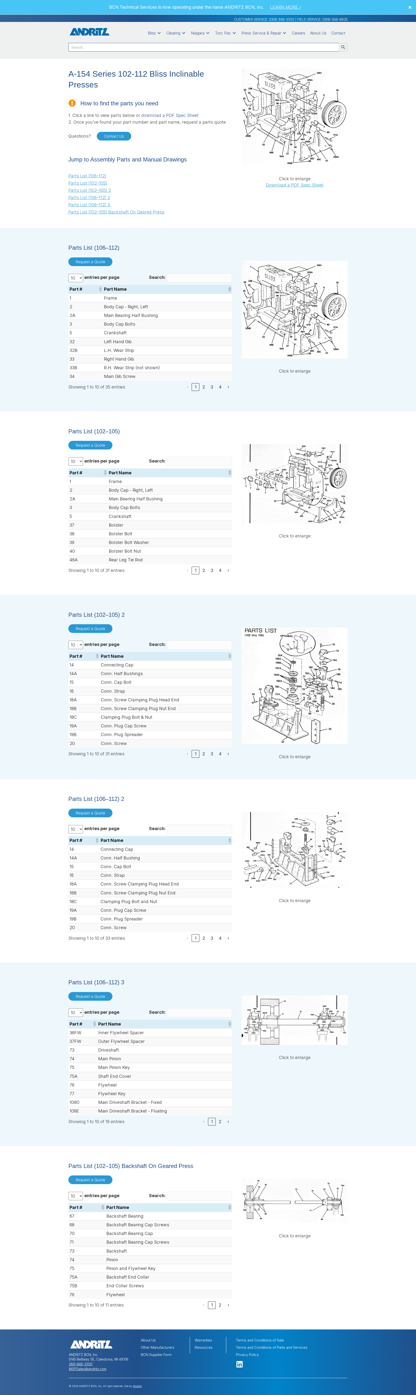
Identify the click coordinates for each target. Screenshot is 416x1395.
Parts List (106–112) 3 (89, 204)
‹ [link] (187, 386)
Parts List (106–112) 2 (89, 197)
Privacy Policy (247, 1354)
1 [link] (195, 386)
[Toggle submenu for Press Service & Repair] (284, 33)
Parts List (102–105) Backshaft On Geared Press (116, 212)
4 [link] (220, 386)
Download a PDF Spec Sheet (295, 185)
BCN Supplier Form (156, 1354)
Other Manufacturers (157, 1347)
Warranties (203, 1340)
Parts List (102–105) (87, 183)
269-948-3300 (80, 1364)
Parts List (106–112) (87, 175)
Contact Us (114, 136)
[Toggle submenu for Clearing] (184, 33)
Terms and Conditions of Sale (260, 1340)
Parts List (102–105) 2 (89, 190)
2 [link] (203, 386)
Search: (157, 277)
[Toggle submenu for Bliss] (159, 33)
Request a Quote (90, 261)
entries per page (101, 277)
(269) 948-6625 (335, 19)
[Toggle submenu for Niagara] (208, 33)
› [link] (228, 386)
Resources (204, 1347)
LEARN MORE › (285, 7)
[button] (410, 7)
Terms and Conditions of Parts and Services (271, 1347)
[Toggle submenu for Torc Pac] (234, 33)
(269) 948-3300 (281, 19)
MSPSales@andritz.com (87, 1369)
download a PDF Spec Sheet (170, 115)
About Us (148, 1340)
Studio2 (137, 1386)
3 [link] (211, 386)
